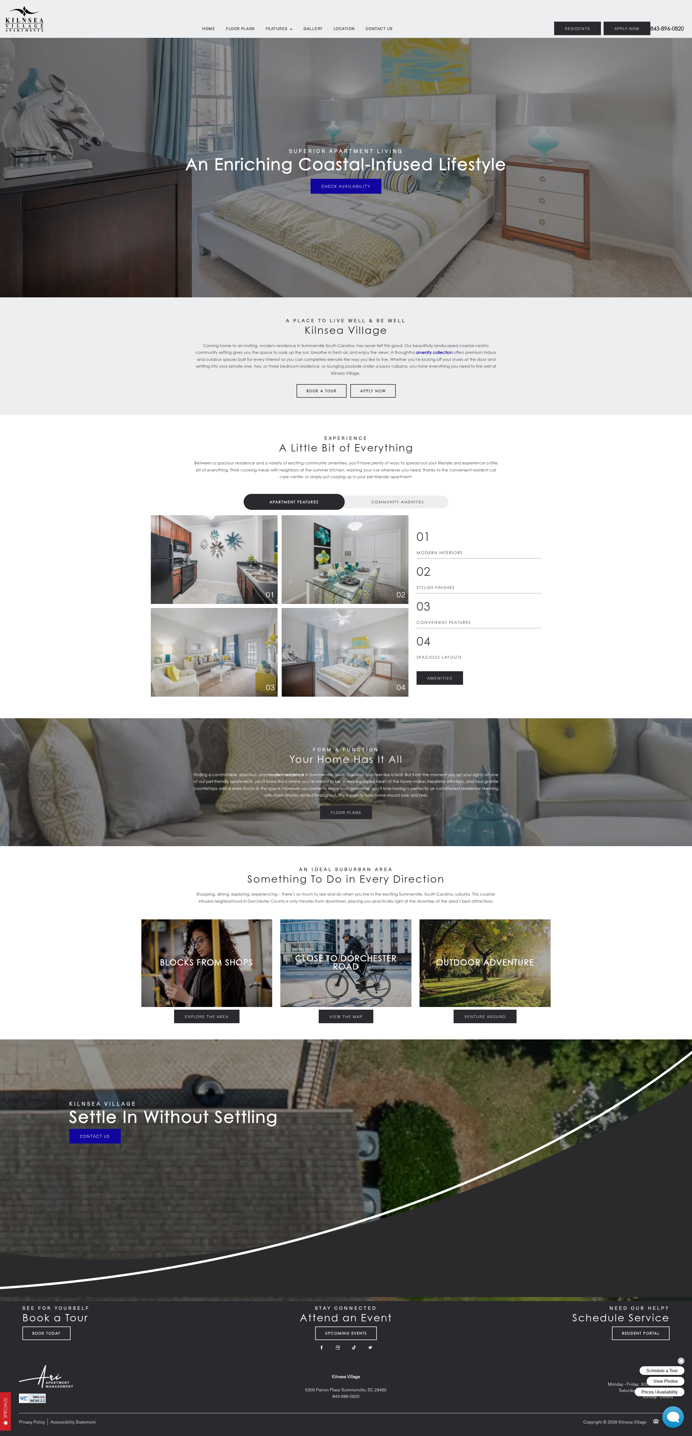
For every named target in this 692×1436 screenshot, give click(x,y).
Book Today (46, 1333)
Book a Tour (322, 391)
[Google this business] (338, 1347)
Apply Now (373, 391)
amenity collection (434, 352)
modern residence (286, 774)
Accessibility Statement (73, 1422)
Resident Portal (641, 1333)
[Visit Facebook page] (321, 1347)
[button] (627, 28)
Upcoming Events (346, 1333)
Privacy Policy (32, 1422)
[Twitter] (370, 1347)
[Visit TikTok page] (354, 1347)
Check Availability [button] (346, 186)
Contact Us (95, 1136)
